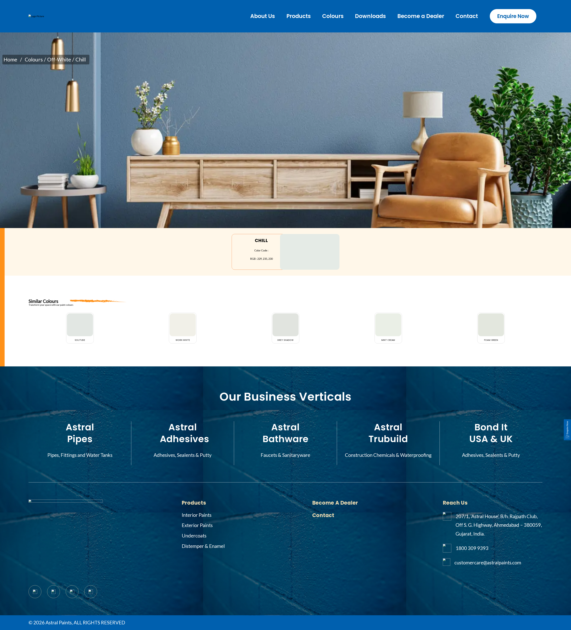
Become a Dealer (420, 16)
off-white (59, 59)
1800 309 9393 (472, 548)
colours (34, 59)
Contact (467, 16)
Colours (333, 16)
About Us (262, 16)
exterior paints (197, 525)
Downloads (370, 16)
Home (10, 59)
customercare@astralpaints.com (487, 562)
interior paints (196, 515)
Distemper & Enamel (203, 546)
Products (298, 16)
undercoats (194, 536)
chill (80, 59)
